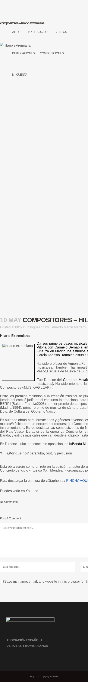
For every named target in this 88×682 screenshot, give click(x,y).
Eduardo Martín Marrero (68, 327)
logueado (37, 327)
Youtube (32, 491)
